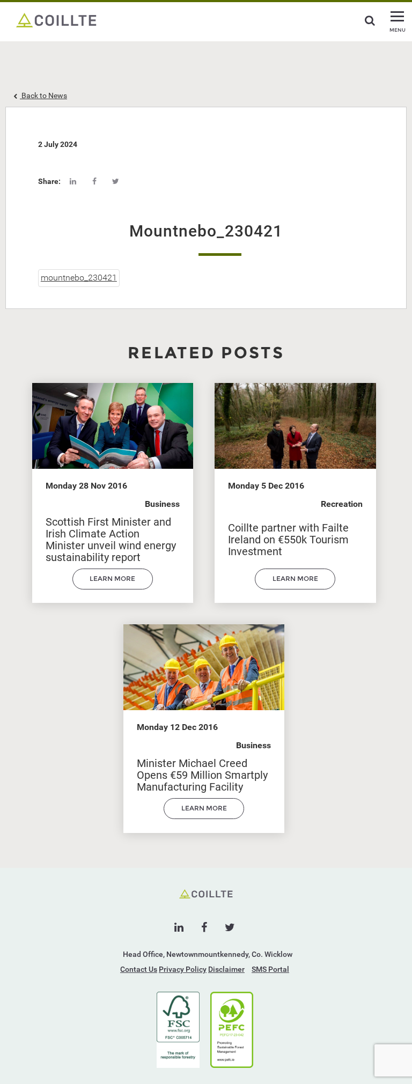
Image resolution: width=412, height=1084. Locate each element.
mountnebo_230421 (79, 277)
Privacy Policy (183, 969)
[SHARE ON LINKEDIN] (73, 181)
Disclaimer (226, 969)
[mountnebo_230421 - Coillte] (56, 19)
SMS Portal (270, 969)
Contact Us (138, 969)
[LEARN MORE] (112, 586)
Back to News (43, 95)
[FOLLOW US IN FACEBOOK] (204, 927)
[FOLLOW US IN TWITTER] (230, 927)
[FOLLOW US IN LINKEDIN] (178, 927)
